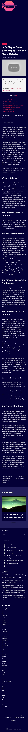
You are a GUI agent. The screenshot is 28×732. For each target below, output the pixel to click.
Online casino (5, 684)
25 (2, 611)
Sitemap (14, 720)
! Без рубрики (6, 609)
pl (2, 688)
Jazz (3, 670)
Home (21, 715)
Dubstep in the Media (8, 109)
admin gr (4, 620)
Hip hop (4, 661)
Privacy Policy (19, 717)
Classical (4, 631)
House (3, 663)
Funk (3, 652)
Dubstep (4, 44)
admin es (4, 615)
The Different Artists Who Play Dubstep (13, 105)
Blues (3, 627)
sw (2, 704)
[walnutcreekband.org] (9, 6)
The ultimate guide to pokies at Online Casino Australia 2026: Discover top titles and (13, 597)
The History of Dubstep (9, 103)
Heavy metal (5, 659)
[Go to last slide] (4, 508)
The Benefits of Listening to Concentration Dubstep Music (14, 516)
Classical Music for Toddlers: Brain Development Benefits (7, 478)
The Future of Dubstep (8, 111)
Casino (4, 629)
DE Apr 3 (4, 636)
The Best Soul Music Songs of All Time (21, 477)
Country (4, 634)
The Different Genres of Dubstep (11, 107)
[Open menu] (24, 5)
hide (16, 95)
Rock (3, 697)
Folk (3, 649)
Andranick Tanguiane (16, 88)
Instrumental (5, 668)
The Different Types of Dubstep (11, 101)
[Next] (24, 508)
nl (2, 677)
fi (2, 647)
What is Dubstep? (7, 100)
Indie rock (4, 665)
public (3, 693)
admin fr (4, 618)
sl (2, 699)
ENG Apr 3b (5, 645)
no (2, 679)
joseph (4, 57)
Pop (3, 690)
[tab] (12, 522)
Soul (3, 702)
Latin (3, 674)
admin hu (4, 622)
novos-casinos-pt (6, 681)
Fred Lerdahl (6, 90)
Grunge (4, 656)
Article (4, 624)
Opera (3, 686)
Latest (3, 672)
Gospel (4, 654)
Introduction (6, 98)
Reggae (4, 695)
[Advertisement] (14, 26)
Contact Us (7, 717)
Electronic (4, 640)
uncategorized (6, 706)
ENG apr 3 (4, 643)
